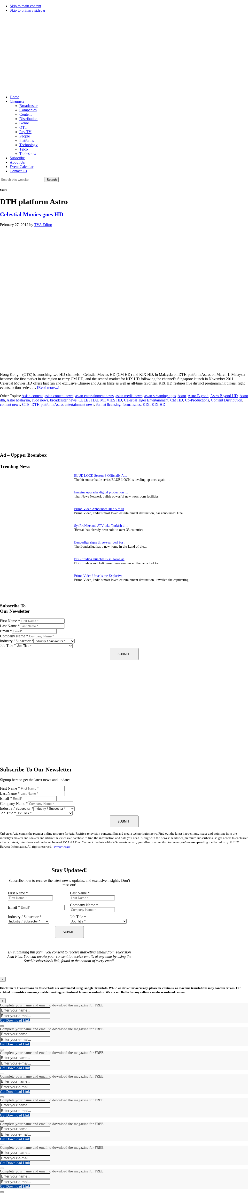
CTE (26, 404)
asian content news (59, 396)
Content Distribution (226, 400)
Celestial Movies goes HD (31, 214)
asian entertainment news (94, 396)
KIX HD (158, 404)
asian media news (129, 396)
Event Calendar (21, 167)
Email (6, 631)
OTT (23, 127)
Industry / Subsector (16, 641)
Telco (23, 149)
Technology (28, 145)
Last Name (10, 626)
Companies (28, 110)
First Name (10, 621)
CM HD (176, 400)
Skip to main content (25, 6)
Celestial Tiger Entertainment (146, 400)
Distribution (28, 119)
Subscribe (17, 158)
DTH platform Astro (47, 404)
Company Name (14, 636)
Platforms (26, 140)
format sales (132, 404)
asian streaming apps (160, 396)
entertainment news (79, 404)
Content (25, 114)
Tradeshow (27, 153)
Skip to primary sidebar (27, 10)
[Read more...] (48, 387)
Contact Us (18, 171)
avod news (40, 400)
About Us (17, 162)
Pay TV (25, 132)
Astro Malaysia (18, 400)
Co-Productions (197, 400)
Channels (17, 101)
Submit (123, 654)
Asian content (32, 396)
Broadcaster (28, 106)
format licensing (108, 404)
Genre (24, 123)
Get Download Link (15, 1020)
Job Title (8, 645)
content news (10, 404)
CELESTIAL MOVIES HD (100, 400)
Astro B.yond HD (224, 396)
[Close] (2, 1026)
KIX (146, 404)
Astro (182, 396)
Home (14, 97)
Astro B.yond (198, 396)
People (24, 136)
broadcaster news (63, 400)
